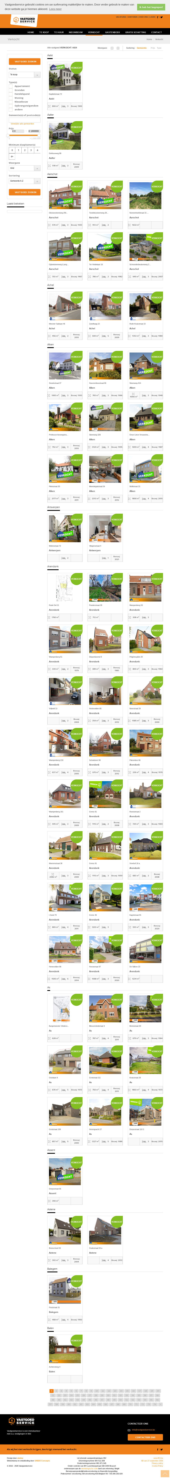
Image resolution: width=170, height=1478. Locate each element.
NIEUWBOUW (76, 32)
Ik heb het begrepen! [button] (151, 7)
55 (151, 1400)
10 (97, 1391)
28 (96, 1395)
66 (106, 1404)
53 (139, 1400)
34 (133, 1395)
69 (124, 1404)
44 (84, 1400)
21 (53, 1395)
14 (121, 1391)
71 (136, 1404)
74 (155, 1404)
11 (103, 1391)
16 (133, 1391)
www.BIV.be (158, 1458)
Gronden (20, 90)
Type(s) (13, 82)
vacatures (121, 17)
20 (158, 1391)
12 (109, 1391)
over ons (143, 17)
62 (81, 1404)
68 (118, 1404)
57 (50, 1404)
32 (120, 1395)
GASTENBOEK (112, 32)
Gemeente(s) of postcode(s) (24, 115)
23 (65, 1395)
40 (59, 1400)
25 (77, 1395)
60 (69, 1404)
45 (90, 1400)
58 (56, 1404)
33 (127, 1395)
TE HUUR (59, 32)
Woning (19, 97)
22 (59, 1395)
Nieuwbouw (21, 101)
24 (71, 1395)
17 (139, 1391)
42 (71, 1400)
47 (102, 1400)
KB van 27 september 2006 (152, 1461)
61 (75, 1404)
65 (99, 1404)
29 (102, 1395)
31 (114, 1395)
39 (53, 1400)
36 (145, 1395)
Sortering (14, 175)
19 (152, 1391)
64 (93, 1404)
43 (77, 1400)
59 (63, 1404)
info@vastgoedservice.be (143, 1430)
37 (151, 1395)
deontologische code (89, 1469)
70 (130, 1404)
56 (157, 1400)
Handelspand (22, 93)
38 (157, 1395)
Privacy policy (157, 1463)
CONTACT (156, 32)
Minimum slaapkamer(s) (22, 144)
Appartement (22, 86)
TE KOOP (44, 32)
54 (145, 1400)
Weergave (14, 162)
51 (127, 1400)
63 (87, 1404)
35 (139, 1395)
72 (142, 1404)
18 (146, 1391)
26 (84, 1395)
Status (12, 68)
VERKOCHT (94, 32)
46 (96, 1400)
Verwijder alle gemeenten (22, 124)
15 (127, 1391)
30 (108, 1395)
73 (149, 1404)
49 (114, 1400)
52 (133, 1400)
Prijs (11, 128)
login (152, 17)
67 (112, 1404)
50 (120, 1400)
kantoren (132, 17)
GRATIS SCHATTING (135, 32)
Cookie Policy (157, 1466)
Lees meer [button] (55, 9)
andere (19, 109)
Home (149, 39)
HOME (31, 32)
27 (90, 1395)
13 (115, 1391)
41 (65, 1400)
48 (108, 1400)
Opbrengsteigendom (26, 105)
